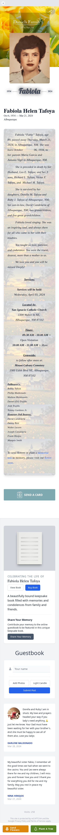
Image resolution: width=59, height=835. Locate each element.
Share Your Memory (20, 636)
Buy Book (33, 587)
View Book (15, 587)
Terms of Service (38, 821)
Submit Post (29, 690)
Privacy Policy (21, 821)
